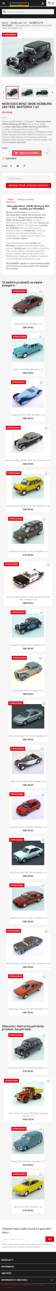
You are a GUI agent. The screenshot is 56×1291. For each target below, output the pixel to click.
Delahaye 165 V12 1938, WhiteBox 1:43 (28, 415)
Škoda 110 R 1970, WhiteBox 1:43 (28, 1207)
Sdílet (11, 165)
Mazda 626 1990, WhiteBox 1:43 (28, 324)
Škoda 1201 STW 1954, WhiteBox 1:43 (28, 1161)
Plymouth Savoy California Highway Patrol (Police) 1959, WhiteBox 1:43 (28, 598)
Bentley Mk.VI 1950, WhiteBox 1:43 (28, 690)
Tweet (17, 165)
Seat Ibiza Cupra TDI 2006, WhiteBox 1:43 (28, 827)
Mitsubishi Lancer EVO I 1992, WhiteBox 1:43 (28, 736)
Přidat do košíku (27, 153)
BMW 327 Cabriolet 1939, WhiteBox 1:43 (28, 781)
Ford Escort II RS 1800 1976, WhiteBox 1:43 (28, 872)
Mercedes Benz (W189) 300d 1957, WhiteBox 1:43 (28, 460)
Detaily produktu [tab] (26, 199)
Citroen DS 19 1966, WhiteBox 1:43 (28, 369)
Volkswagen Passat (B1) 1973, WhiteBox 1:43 (28, 1009)
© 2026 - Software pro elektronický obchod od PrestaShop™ (24, 1286)
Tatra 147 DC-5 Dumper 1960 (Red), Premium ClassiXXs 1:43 (28, 1114)
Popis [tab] (10, 199)
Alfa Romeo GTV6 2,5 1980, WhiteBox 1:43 (28, 918)
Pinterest (24, 165)
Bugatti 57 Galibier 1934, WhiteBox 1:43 (28, 645)
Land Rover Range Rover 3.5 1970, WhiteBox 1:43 (28, 506)
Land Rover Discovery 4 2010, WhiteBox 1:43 (28, 551)
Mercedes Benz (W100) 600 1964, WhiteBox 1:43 (28, 963)
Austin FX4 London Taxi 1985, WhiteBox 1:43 (28, 1068)
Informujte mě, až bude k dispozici (28, 185)
